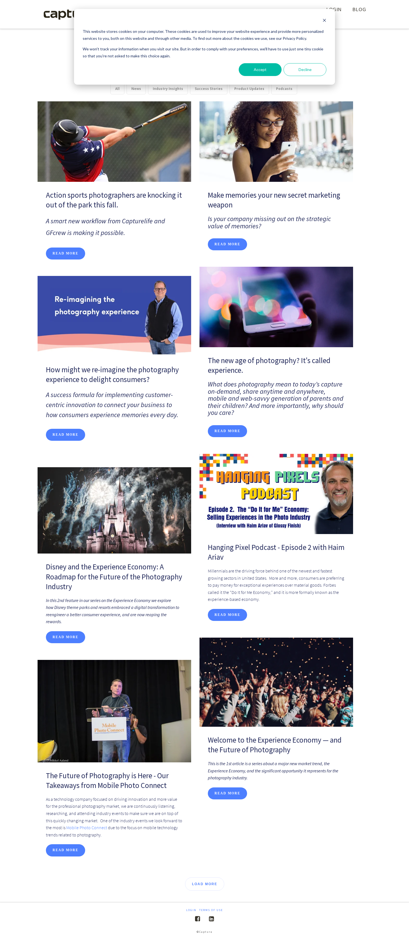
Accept (260, 69)
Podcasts (284, 88)
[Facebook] (197, 919)
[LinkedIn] (211, 919)
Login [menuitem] (191, 910)
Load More (204, 884)
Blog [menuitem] (359, 9)
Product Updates (249, 88)
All (117, 88)
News (136, 88)
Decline (305, 69)
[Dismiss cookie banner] (324, 21)
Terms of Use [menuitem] (211, 910)
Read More (65, 253)
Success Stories (209, 88)
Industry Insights (168, 88)
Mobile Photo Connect (86, 827)
